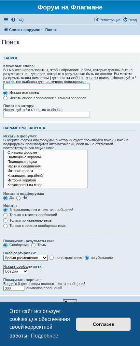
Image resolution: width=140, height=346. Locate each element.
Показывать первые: (22, 280)
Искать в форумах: (20, 136)
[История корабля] (45, 180)
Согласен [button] (103, 324)
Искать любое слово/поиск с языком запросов (47, 98)
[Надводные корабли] (45, 157)
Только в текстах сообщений (32, 215)
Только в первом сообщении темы (37, 226)
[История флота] (45, 171)
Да (11, 197)
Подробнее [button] (44, 335)
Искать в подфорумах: (23, 194)
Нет (25, 197)
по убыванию (101, 258)
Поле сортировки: (19, 253)
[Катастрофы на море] (45, 185)
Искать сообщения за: (23, 266)
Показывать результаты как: (28, 241)
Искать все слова (23, 92)
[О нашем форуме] (45, 152)
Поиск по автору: (19, 106)
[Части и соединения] (45, 166)
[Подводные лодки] (45, 162)
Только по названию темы (30, 220)
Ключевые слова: (19, 66)
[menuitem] (17, 20)
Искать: (10, 206)
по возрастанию (68, 258)
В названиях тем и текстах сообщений (40, 210)
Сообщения (18, 245)
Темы (41, 245)
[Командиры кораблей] (45, 176)
